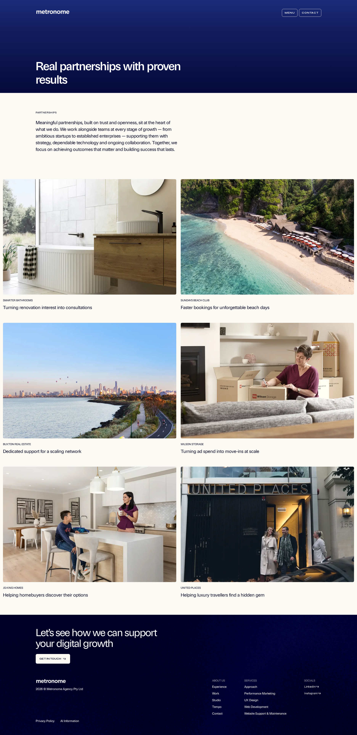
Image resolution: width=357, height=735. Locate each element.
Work (215, 693)
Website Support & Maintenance (265, 713)
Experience (219, 687)
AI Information (69, 721)
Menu (290, 12)
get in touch (50, 658)
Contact (310, 12)
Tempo (216, 707)
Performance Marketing (259, 693)
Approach (250, 687)
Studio (216, 700)
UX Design (251, 700)
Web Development (256, 707)
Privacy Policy (45, 721)
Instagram (311, 693)
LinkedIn (310, 686)
